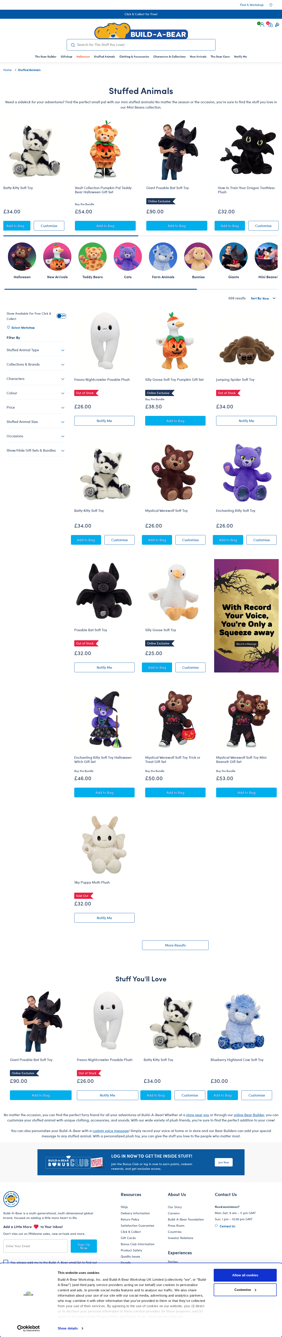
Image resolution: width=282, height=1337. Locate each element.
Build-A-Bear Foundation (186, 1219)
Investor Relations (180, 1238)
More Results (175, 945)
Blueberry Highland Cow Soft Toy (237, 1059)
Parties (173, 1262)
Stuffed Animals (29, 70)
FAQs (124, 1207)
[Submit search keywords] (73, 44)
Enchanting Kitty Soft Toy (235, 510)
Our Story (175, 1207)
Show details (68, 1328)
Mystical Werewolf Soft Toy (166, 510)
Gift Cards (128, 1238)
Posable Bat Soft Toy (90, 630)
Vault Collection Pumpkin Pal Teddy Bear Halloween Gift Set (103, 190)
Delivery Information (135, 1213)
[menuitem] (46, 56)
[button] (262, 24)
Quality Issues (130, 1256)
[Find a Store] (274, 5)
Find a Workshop (252, 5)
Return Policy (130, 1219)
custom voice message (111, 1130)
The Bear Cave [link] (220, 56)
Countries (175, 1232)
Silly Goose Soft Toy (160, 630)
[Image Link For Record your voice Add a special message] (246, 615)
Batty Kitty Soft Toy (18, 188)
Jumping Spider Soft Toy (235, 379)
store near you (197, 1114)
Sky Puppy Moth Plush (92, 882)
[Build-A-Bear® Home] (141, 31)
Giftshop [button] (66, 56)
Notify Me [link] (240, 56)
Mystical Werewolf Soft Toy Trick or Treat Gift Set (172, 759)
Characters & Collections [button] (169, 56)
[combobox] (144, 44)
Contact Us (227, 1226)
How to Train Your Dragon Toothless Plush (246, 190)
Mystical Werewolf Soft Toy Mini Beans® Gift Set (241, 759)
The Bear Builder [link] (45, 56)
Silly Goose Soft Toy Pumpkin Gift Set (174, 379)
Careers (174, 1213)
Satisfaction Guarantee (137, 1225)
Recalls (126, 1262)
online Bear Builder (249, 1114)
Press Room (176, 1225)
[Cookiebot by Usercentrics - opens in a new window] (28, 1328)
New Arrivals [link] (198, 56)
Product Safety (131, 1250)
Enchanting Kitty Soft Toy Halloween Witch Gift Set (103, 759)
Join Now (224, 1162)
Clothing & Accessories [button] (134, 56)
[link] (83, 56)
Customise (242, 1290)
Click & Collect (131, 1232)
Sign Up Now (84, 1246)
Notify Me (116, 421)
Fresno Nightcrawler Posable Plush (102, 379)
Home (7, 70)
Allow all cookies (245, 1275)
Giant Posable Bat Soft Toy (167, 188)
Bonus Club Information (137, 1244)
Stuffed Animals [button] (104, 56)
